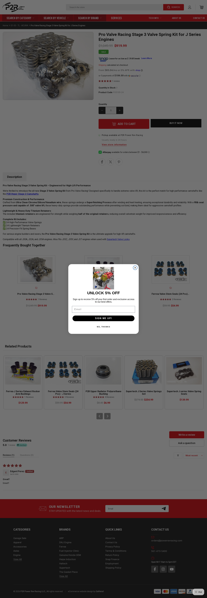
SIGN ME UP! (103, 318)
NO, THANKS (103, 327)
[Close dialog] (135, 268)
